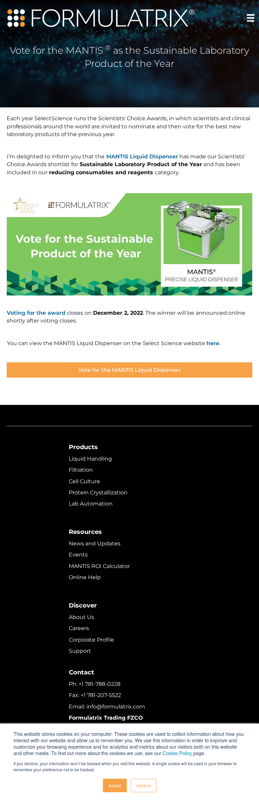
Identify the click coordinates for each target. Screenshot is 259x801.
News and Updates (94, 543)
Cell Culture (84, 481)
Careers (79, 628)
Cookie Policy (177, 752)
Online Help (85, 577)
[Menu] (250, 17)
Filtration (81, 470)
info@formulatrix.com (115, 706)
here (212, 343)
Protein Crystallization (98, 492)
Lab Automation (91, 503)
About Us (81, 617)
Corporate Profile (91, 640)
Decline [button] (144, 785)
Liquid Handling (90, 459)
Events (78, 554)
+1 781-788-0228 (99, 684)
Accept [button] (115, 785)
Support (80, 651)
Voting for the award (36, 313)
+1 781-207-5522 (101, 695)
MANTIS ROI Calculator (99, 566)
